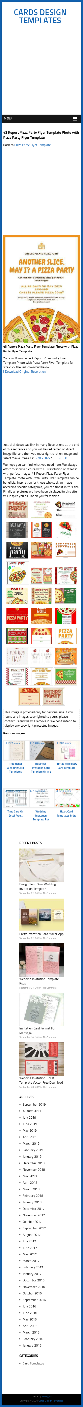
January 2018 (32, 1202)
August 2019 (32, 1111)
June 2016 (30, 1313)
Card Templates (33, 1363)
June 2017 (30, 1248)
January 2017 (32, 1274)
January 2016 (32, 1345)
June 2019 (30, 1124)
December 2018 (34, 1163)
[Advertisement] (41, 71)
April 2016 (30, 1326)
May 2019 (30, 1130)
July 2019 (29, 1117)
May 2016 (30, 1319)
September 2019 (34, 1104)
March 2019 (31, 1143)
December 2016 (34, 1280)
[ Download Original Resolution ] (25, 371)
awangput (47, 1396)
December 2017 (34, 1209)
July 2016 (29, 1306)
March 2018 (31, 1189)
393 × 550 (60, 458)
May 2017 (30, 1254)
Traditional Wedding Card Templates (15, 767)
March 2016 (31, 1332)
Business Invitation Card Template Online (41, 767)
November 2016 (34, 1287)
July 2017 (29, 1241)
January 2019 (32, 1156)
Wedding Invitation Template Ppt (41, 815)
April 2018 (30, 1183)
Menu (8, 118)
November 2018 (34, 1170)
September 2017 (34, 1228)
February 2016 (33, 1339)
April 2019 (30, 1137)
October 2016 (32, 1293)
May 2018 (30, 1176)
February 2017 (33, 1267)
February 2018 (33, 1196)
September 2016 (34, 1300)
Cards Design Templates (40, 16)
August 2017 (32, 1235)
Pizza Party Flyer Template (32, 145)
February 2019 (33, 1150)
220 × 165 (42, 458)
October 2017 (32, 1222)
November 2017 (34, 1215)
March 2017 (31, 1261)
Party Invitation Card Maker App (41, 934)
